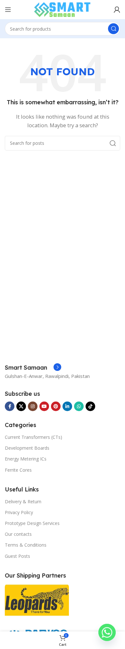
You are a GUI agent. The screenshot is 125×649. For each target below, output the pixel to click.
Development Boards (27, 448)
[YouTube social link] (44, 406)
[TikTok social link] (90, 406)
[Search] (113, 28)
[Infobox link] (33, 367)
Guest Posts (17, 556)
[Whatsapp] (107, 632)
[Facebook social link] (9, 406)
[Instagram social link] (33, 406)
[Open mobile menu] (8, 9)
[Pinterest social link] (56, 406)
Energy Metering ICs (25, 459)
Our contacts (18, 534)
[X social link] (21, 406)
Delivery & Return (23, 501)
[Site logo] (62, 9)
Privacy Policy (19, 512)
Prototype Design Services (32, 523)
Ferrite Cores (18, 470)
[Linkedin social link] (67, 406)
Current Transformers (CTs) (33, 437)
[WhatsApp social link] (79, 406)
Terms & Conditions (25, 545)
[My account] (117, 9)
